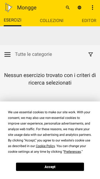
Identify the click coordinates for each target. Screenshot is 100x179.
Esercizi (12, 20)
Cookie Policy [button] (45, 146)
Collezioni (51, 20)
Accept (50, 167)
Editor (89, 20)
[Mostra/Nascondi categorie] (9, 54)
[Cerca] (67, 7)
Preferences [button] (72, 152)
